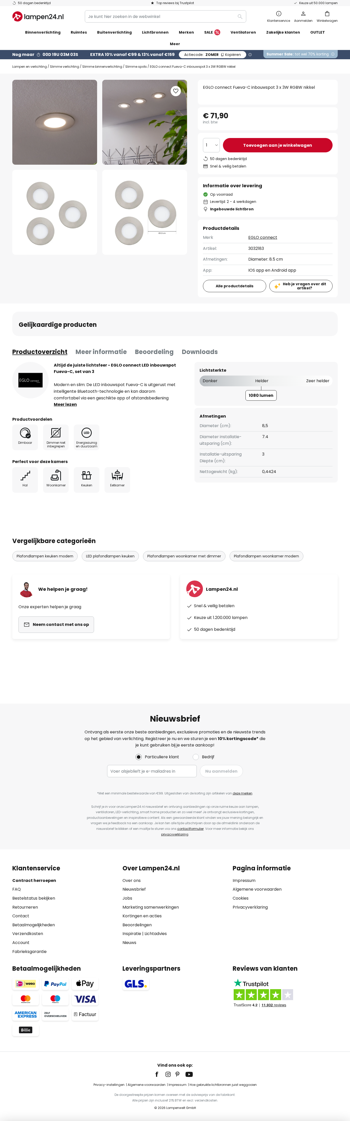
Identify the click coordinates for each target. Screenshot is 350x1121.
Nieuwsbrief (134, 889)
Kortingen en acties (142, 916)
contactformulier (190, 829)
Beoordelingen (137, 925)
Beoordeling (154, 352)
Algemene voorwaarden (257, 889)
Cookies (241, 898)
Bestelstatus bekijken (33, 898)
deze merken (242, 793)
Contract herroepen (34, 880)
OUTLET (317, 32)
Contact (20, 916)
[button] (54, 212)
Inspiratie (131, 934)
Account (20, 943)
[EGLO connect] (30, 380)
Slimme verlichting (64, 66)
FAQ (16, 889)
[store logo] (38, 16)
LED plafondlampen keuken (110, 556)
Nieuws (129, 943)
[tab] (39, 352)
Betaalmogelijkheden (33, 925)
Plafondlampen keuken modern (45, 556)
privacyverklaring (174, 834)
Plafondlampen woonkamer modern (266, 556)
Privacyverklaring (250, 907)
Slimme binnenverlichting (102, 66)
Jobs (127, 898)
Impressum (244, 880)
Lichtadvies (156, 934)
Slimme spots (136, 66)
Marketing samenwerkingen (150, 907)
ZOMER (212, 54)
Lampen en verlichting (29, 66)
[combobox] (165, 16)
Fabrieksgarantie (29, 952)
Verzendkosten (27, 934)
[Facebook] (160, 1074)
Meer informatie (101, 352)
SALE (208, 32)
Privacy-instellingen (109, 1085)
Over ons (131, 880)
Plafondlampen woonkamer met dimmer (184, 556)
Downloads (200, 352)
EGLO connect (262, 237)
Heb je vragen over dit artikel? (304, 286)
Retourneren (25, 907)
